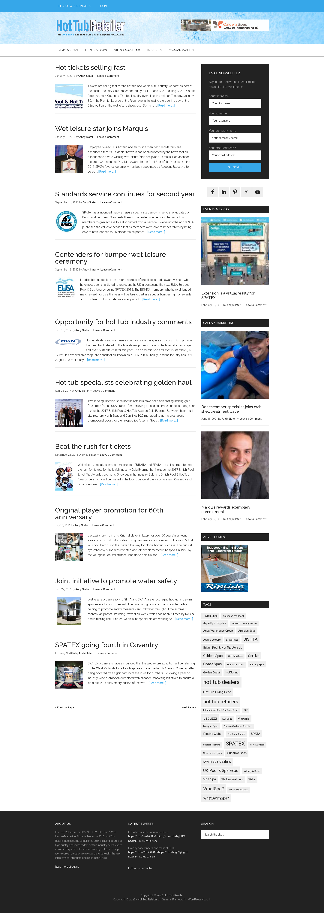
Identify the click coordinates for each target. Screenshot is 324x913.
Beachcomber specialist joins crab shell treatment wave (231, 409)
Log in (207, 899)
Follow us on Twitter (140, 868)
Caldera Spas (213, 656)
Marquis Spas (210, 726)
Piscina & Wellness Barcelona (238, 726)
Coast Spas (212, 664)
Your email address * (222, 148)
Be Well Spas (232, 640)
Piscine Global (212, 734)
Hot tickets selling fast (90, 67)
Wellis (252, 779)
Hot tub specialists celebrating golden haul (123, 382)
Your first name (219, 96)
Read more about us (67, 866)
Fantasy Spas (257, 664)
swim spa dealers (217, 761)
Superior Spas (237, 753)
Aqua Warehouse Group (218, 630)
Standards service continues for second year (125, 194)
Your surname (218, 113)
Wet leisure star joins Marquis (101, 128)
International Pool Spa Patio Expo (220, 710)
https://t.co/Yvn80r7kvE (142, 836)
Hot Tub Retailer (90, 28)
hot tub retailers (220, 702)
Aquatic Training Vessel (244, 623)
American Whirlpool (233, 616)
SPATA (255, 734)
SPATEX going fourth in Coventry (106, 645)
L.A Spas (227, 718)
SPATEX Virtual (257, 745)
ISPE (246, 710)
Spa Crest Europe (236, 734)
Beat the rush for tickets (93, 446)
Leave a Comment (108, 75)
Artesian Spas (247, 630)
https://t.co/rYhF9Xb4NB (143, 852)
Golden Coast (211, 672)
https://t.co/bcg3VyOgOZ (173, 852)
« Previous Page (64, 707)
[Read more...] (166, 105)
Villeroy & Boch (252, 771)
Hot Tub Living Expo (217, 692)
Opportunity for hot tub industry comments (123, 322)
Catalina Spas (235, 656)
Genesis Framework (174, 899)
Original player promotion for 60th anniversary (109, 513)
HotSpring (231, 672)
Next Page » (189, 707)
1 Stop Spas (210, 615)
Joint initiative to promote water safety (116, 581)
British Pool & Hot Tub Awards (222, 647)
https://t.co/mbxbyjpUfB (171, 836)
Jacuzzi (210, 718)
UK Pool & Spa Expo (220, 770)
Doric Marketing (235, 664)
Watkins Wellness (232, 779)
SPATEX (235, 743)
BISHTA (250, 639)
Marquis (244, 718)
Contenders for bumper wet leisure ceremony (110, 257)
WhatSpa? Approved (238, 789)
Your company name (222, 130)
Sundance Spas (212, 753)
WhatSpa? (213, 788)
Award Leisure (212, 639)
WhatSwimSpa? (216, 798)
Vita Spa (209, 779)
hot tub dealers (221, 682)
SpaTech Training (211, 745)
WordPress (194, 899)
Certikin (254, 656)
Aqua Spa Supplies (214, 623)
